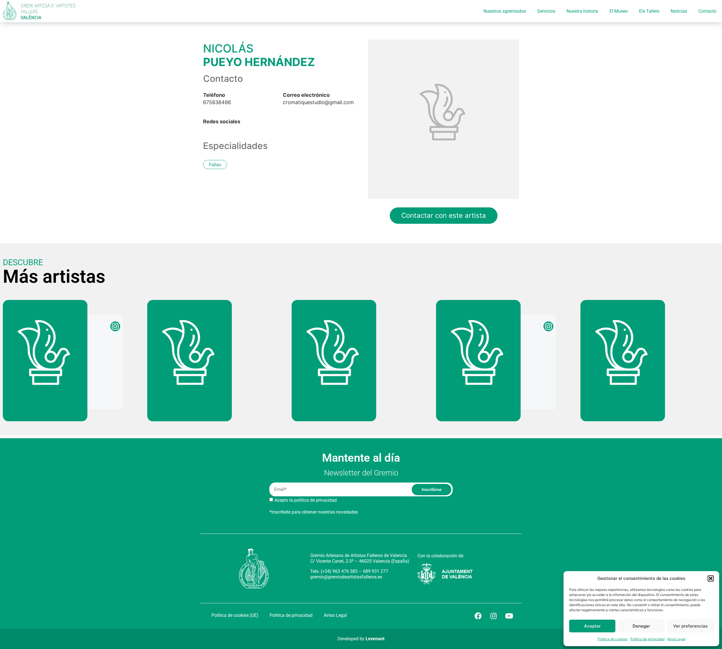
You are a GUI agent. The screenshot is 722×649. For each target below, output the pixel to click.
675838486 (217, 99)
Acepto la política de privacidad (305, 500)
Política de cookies (613, 639)
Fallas (215, 164)
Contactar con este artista (443, 215)
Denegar (641, 626)
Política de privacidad (647, 639)
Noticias (679, 11)
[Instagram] (494, 616)
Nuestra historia (582, 11)
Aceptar (592, 626)
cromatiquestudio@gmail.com (318, 99)
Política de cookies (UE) (235, 615)
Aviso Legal (676, 639)
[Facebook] (478, 616)
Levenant (375, 638)
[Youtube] (509, 616)
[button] (711, 578)
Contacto (707, 11)
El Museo (618, 11)
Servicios (546, 11)
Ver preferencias (690, 626)
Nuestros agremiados (504, 11)
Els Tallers (649, 11)
